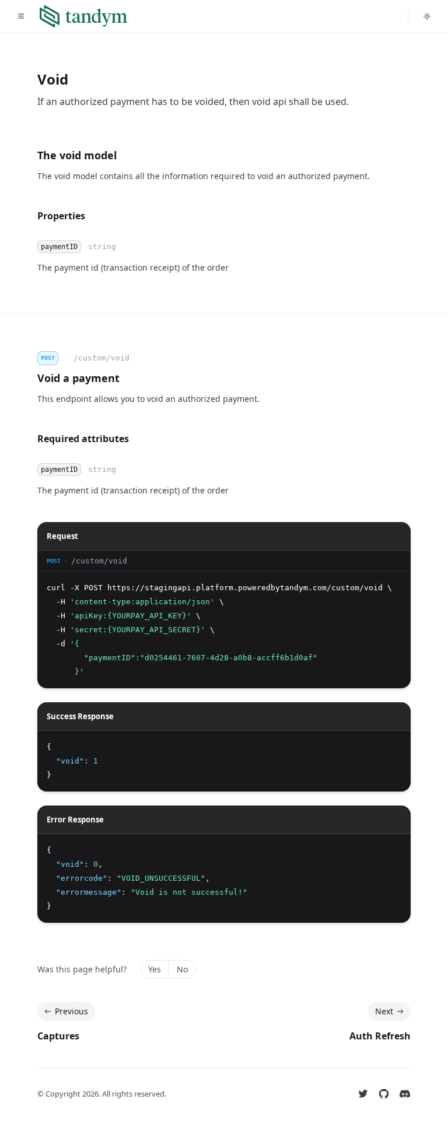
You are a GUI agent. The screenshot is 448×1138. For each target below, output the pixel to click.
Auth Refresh (380, 1036)
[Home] (83, 16)
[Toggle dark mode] (427, 16)
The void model (77, 155)
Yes (154, 969)
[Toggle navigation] (21, 16)
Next (384, 1011)
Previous (71, 1011)
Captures (58, 1036)
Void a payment (78, 378)
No (182, 969)
